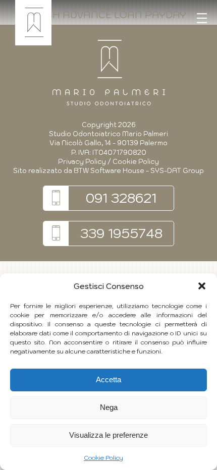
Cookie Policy (103, 457)
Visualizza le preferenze (108, 435)
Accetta (108, 379)
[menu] (202, 18)
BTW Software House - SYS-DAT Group (139, 170)
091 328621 (121, 197)
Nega (109, 407)
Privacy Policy (82, 161)
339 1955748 (121, 233)
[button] (202, 286)
